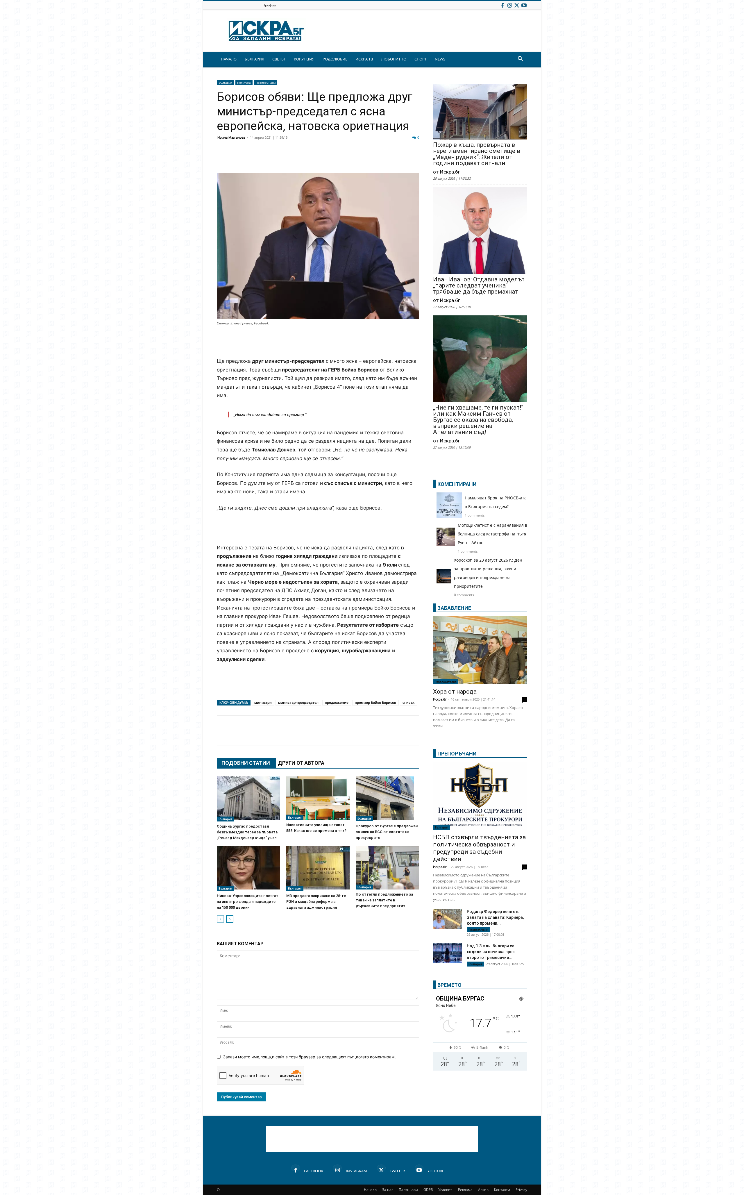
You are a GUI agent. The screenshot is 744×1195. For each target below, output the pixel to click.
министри (263, 702)
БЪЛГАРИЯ (254, 59)
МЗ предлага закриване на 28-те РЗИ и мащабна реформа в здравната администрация (316, 902)
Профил (269, 5)
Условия (445, 1189)
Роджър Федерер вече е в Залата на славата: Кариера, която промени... (495, 917)
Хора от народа (455, 691)
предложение (336, 702)
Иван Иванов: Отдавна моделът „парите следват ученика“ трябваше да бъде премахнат (479, 285)
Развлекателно (446, 682)
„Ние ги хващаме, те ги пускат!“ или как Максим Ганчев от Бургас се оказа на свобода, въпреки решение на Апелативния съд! (478, 420)
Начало (370, 1189)
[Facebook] (502, 5)
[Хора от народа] (480, 650)
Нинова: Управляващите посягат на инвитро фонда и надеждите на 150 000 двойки (247, 902)
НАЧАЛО (229, 59)
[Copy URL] (381, 159)
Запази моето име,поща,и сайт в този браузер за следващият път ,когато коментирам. (309, 1056)
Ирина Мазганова (231, 137)
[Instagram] (509, 5)
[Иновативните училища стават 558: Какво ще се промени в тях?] (318, 798)
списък (408, 702)
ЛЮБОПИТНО (393, 59)
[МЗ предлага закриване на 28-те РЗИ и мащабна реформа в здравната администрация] (318, 868)
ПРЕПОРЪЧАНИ (457, 754)
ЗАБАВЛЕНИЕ (454, 608)
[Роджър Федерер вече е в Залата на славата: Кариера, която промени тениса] (447, 919)
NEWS (440, 59)
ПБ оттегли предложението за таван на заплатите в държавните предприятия (384, 900)
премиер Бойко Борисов (375, 702)
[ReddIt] (294, 159)
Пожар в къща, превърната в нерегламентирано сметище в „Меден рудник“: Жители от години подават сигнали (476, 154)
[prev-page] (220, 919)
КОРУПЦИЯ (304, 59)
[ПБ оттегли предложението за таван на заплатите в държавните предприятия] (387, 867)
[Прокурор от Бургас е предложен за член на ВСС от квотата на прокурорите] (387, 798)
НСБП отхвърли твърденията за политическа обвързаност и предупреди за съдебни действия (479, 848)
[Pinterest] (367, 159)
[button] (520, 59)
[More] (396, 159)
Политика (244, 83)
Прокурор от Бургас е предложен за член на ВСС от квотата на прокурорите (387, 832)
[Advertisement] (318, 342)
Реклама (465, 1189)
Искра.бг (440, 699)
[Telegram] (352, 159)
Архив (483, 1189)
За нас (387, 1189)
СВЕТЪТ (279, 59)
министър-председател (298, 702)
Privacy (521, 1189)
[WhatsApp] (323, 159)
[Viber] (338, 159)
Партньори (408, 1189)
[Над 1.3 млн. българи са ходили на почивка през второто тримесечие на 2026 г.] (447, 954)
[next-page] (229, 919)
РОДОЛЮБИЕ (335, 59)
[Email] (309, 159)
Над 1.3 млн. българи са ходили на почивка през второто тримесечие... (490, 952)
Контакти (502, 1189)
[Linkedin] (280, 159)
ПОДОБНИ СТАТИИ (245, 763)
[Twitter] (517, 5)
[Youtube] (524, 5)
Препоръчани (266, 83)
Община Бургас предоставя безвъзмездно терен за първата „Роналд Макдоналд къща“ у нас (247, 832)
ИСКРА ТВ (364, 59)
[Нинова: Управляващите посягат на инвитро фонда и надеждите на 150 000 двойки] (248, 868)
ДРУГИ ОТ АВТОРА (301, 763)
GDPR (428, 1189)
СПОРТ (420, 59)
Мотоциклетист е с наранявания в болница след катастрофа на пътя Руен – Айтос (492, 533)
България (225, 83)
